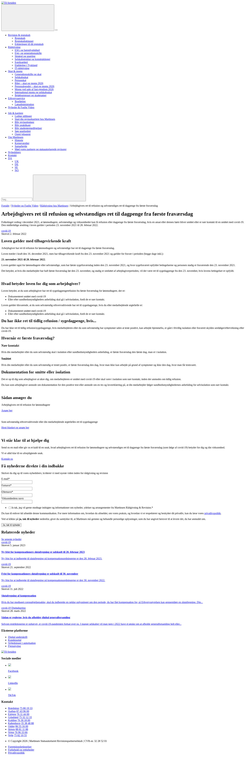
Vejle (10, 735)
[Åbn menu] (56, 29)
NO (17, 170)
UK (17, 161)
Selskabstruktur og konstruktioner (32, 59)
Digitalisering (18, 607)
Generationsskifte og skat (28, 74)
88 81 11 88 (22, 729)
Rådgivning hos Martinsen (54, 205)
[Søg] (27, 17)
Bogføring (20, 101)
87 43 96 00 (22, 711)
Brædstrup (13, 708)
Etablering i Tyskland (26, 65)
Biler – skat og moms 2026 (29, 83)
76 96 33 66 (21, 732)
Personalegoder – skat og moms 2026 (34, 86)
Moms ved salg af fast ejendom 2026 (34, 89)
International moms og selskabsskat (33, 92)
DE (16, 164)
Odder (11, 726)
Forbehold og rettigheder (21, 749)
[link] (8, 2)
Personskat (20, 80)
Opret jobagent (22, 134)
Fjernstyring (14, 646)
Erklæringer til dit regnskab (29, 44)
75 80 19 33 (26, 708)
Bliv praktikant (22, 125)
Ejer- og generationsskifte (28, 53)
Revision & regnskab (19, 35)
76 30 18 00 (23, 720)
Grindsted (13, 717)
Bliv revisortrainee (24, 122)
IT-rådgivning (22, 68)
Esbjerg (12, 714)
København (14, 723)
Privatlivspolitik (16, 752)
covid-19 (6, 230)
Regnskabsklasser (24, 41)
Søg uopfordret (23, 131)
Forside (5, 205)
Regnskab (20, 38)
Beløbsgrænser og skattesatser (30, 95)
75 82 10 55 (20, 735)
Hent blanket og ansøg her (15, 427)
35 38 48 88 (27, 723)
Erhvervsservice (16, 98)
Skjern (11, 729)
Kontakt (12, 155)
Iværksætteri (21, 62)
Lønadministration (24, 104)
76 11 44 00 (23, 714)
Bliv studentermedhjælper (28, 128)
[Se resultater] (59, 188)
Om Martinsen (15, 137)
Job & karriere (15, 113)
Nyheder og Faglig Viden (24, 205)
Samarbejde (21, 146)
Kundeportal (14, 640)
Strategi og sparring (25, 56)
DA (10, 158)
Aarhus (12, 711)
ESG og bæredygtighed (27, 50)
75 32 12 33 (25, 717)
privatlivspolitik (212, 513)
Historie (19, 140)
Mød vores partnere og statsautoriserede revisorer (40, 149)
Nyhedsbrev (14, 152)
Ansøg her (6, 410)
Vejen (11, 732)
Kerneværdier (22, 143)
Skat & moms (15, 71)
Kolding (12, 720)
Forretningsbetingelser (19, 746)
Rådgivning (14, 47)
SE (16, 167)
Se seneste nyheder (11, 539)
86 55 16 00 (21, 726)
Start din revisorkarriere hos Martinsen (35, 119)
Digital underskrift (17, 637)
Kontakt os (7, 458)
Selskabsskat (21, 77)
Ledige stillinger (23, 116)
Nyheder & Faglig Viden (21, 107)
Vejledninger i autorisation (22, 643)
